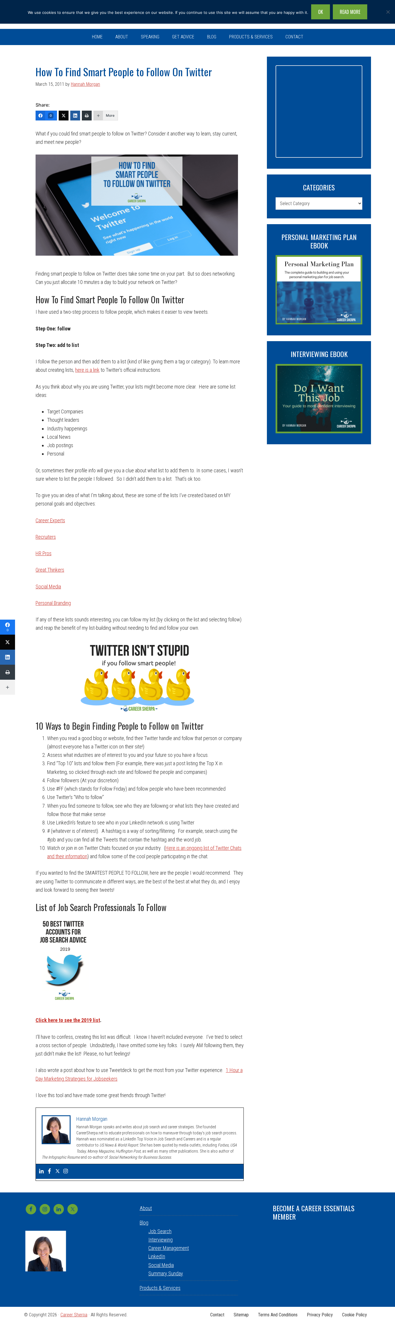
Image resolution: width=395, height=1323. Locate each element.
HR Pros (43, 553)
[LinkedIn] (75, 115)
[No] (388, 12)
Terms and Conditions (278, 1315)
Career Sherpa (73, 1315)
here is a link (87, 370)
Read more (350, 11)
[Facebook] (49, 1171)
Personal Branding (53, 603)
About (146, 1208)
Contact (217, 1315)
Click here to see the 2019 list (68, 1020)
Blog (144, 1223)
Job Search (159, 1231)
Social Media (48, 587)
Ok (320, 11)
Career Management (168, 1248)
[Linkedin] (41, 1171)
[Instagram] (65, 1171)
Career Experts (50, 520)
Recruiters (46, 537)
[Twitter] (64, 115)
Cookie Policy (354, 1315)
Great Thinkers (50, 570)
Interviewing (160, 1240)
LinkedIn (156, 1256)
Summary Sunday (165, 1273)
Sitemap (241, 1315)
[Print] (87, 115)
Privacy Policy (320, 1315)
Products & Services (160, 1288)
